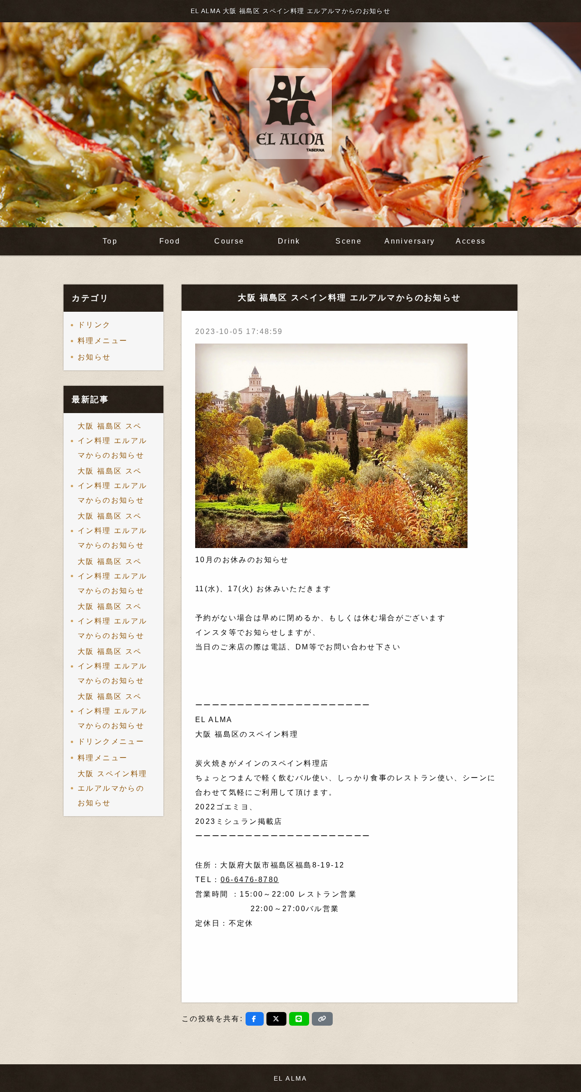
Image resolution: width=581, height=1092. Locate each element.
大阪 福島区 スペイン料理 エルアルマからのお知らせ (113, 440)
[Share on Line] (299, 1019)
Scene (348, 241)
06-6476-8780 (250, 879)
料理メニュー (103, 340)
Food (170, 241)
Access (471, 241)
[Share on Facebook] (254, 1019)
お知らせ (94, 357)
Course (229, 241)
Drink (289, 241)
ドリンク (94, 325)
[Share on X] (276, 1019)
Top (110, 241)
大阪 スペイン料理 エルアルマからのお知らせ (113, 788)
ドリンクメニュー (111, 741)
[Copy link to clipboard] (322, 1019)
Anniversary (409, 241)
